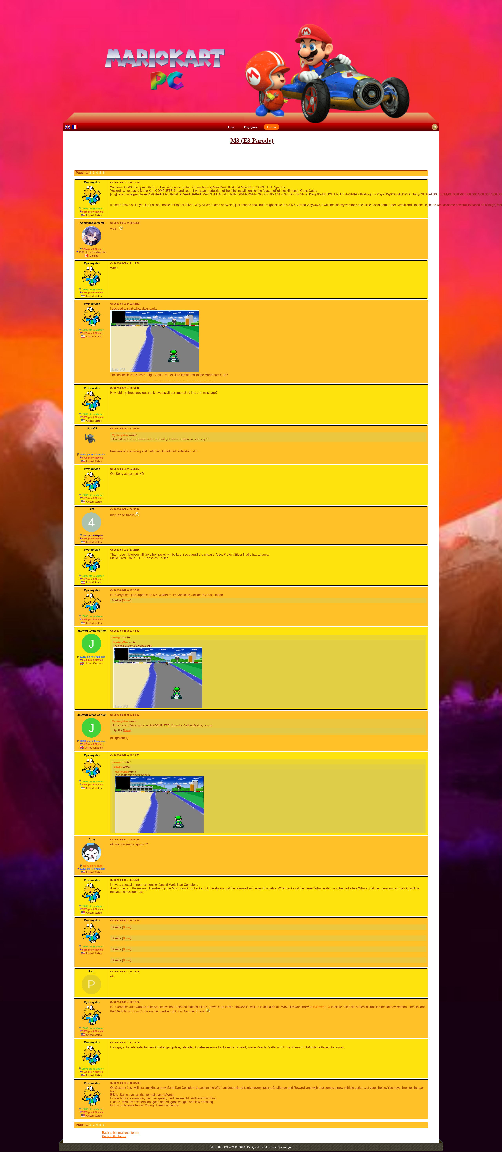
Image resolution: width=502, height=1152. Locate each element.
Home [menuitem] (231, 127)
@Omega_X (321, 1006)
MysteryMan (120, 435)
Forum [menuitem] (271, 127)
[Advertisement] (251, 157)
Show (126, 600)
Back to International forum (120, 1132)
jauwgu (117, 637)
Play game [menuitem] (251, 127)
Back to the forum (114, 1136)
